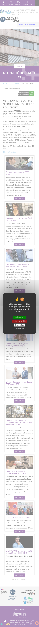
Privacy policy (19, 328)
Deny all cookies (20, 321)
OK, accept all (20, 317)
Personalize (19, 325)
